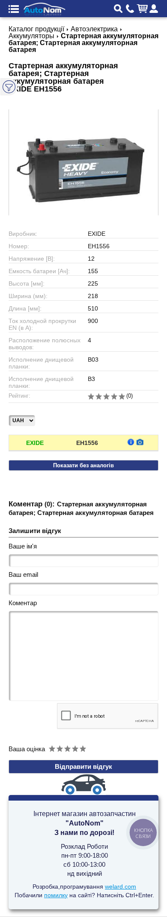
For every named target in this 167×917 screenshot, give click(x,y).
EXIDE (35, 442)
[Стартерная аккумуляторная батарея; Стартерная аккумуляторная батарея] (83, 162)
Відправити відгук (83, 766)
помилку (56, 895)
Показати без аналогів (83, 465)
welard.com (120, 886)
